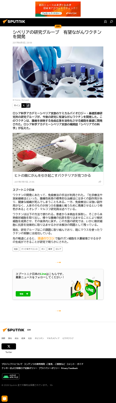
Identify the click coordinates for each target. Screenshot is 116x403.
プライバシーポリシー (49, 368)
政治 (16, 338)
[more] (100, 182)
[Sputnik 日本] (15, 24)
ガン (43, 249)
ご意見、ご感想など (55, 364)
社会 (16, 249)
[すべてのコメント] (5, 399)
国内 (10, 338)
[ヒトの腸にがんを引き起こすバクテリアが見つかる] (58, 152)
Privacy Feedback (69, 368)
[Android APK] (10, 376)
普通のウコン (46, 238)
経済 (23, 338)
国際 (3, 338)
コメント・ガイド (74, 364)
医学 (50, 249)
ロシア (58, 249)
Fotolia (17, 100)
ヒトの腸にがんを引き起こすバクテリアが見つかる (52, 176)
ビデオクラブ (68, 338)
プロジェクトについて (12, 364)
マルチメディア (53, 338)
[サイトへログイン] (105, 21)
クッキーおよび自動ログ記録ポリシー (19, 368)
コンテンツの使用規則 (34, 364)
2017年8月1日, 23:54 (22, 42)
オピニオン (39, 338)
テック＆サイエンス (29, 249)
